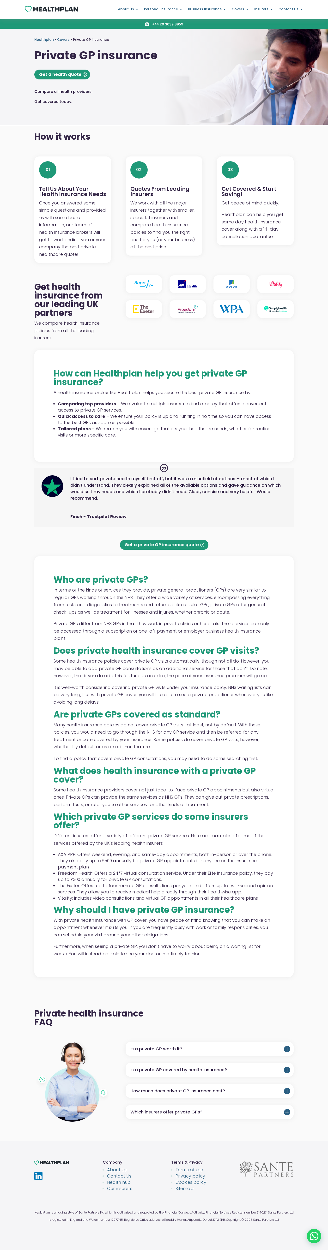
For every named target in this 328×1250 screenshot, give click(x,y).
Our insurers (119, 1188)
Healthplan (44, 39)
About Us (126, 9)
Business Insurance (205, 9)
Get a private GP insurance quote (162, 545)
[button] (314, 1236)
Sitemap (185, 1188)
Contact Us (288, 9)
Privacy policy (190, 1176)
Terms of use (189, 1170)
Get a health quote (60, 74)
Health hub (119, 1182)
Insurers (261, 9)
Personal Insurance (161, 9)
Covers (238, 9)
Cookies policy (191, 1182)
